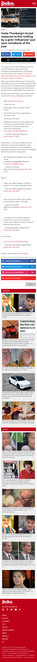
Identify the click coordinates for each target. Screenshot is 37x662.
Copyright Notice (21, 655)
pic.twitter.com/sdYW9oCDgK (16, 242)
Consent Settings (7, 655)
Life (3, 624)
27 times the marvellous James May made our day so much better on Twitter (17, 369)
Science (5, 639)
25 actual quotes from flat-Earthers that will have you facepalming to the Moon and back (18, 422)
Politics (5, 618)
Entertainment (8, 630)
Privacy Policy (23, 653)
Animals (5, 636)
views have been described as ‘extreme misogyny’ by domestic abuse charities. (18, 76)
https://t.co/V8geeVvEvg (14, 164)
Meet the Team (30, 657)
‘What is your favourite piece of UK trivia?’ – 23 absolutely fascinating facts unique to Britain (18, 315)
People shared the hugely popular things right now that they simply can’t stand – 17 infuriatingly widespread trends (17, 591)
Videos (4, 627)
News (4, 615)
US (3, 642)
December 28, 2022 (11, 191)
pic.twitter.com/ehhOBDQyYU (16, 131)
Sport (4, 633)
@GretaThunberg (15, 101)
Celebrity (3, 29)
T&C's (4, 653)
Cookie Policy (12, 653)
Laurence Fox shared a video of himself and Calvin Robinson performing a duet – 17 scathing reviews (17, 510)
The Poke (13, 3)
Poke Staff (4, 50)
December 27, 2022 (11, 136)
